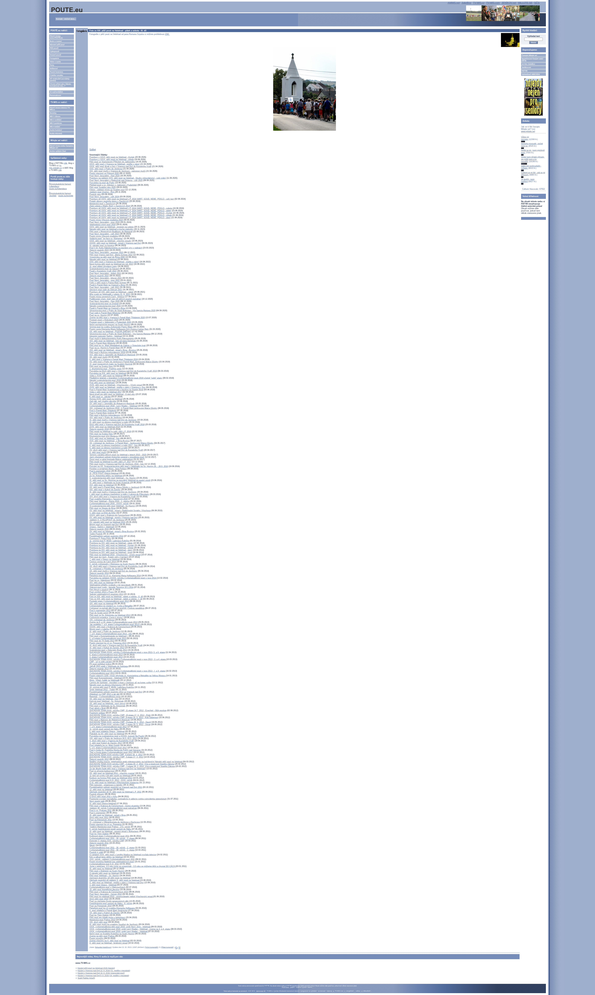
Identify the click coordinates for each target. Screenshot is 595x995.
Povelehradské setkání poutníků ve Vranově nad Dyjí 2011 (115, 787)
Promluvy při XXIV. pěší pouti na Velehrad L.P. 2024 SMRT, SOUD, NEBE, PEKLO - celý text (131, 199)
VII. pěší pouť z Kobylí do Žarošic (104, 913)
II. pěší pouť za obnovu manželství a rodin (108, 448)
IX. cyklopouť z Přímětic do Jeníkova (106, 568)
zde (65, 163)
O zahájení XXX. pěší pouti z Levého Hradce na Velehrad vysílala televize (122, 854)
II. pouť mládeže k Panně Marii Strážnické (108, 910)
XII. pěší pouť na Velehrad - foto (103, 699)
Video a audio (55, 62)
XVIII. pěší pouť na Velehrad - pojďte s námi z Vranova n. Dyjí (117, 387)
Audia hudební (56, 130)
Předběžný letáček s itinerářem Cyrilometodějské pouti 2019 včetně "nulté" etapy (125, 378)
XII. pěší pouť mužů (98, 357)
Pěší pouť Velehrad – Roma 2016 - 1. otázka (109, 501)
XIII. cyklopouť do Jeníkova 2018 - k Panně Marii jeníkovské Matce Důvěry (123, 408)
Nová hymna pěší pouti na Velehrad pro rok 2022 (111, 264)
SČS (537, 3)
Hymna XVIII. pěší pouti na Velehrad (105, 399)
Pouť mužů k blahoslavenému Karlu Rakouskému (111, 338)
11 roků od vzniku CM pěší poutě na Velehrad (110, 775)
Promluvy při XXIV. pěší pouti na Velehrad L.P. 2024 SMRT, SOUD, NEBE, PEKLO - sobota (130, 208)
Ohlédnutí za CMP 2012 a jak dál (104, 694)
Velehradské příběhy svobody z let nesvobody (110, 585)
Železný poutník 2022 (99, 276)
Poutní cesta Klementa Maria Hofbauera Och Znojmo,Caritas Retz (119, 329)
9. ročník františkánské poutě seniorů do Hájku (110, 829)
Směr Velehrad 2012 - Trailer (102, 689)
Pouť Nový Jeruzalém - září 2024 (104, 196)
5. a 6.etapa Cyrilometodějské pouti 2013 (108, 638)
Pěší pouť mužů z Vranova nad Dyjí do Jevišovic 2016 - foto (116, 464)
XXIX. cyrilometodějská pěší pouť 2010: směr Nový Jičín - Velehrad (120, 927)
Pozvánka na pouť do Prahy (102, 183)
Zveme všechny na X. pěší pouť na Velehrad (109, 941)
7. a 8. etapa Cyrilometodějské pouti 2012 (108, 727)
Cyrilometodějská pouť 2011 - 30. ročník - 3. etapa (112, 838)
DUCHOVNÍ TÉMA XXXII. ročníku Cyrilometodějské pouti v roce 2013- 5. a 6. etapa (127, 652)
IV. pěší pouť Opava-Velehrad (103, 803)
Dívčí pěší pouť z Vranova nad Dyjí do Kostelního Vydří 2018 (117, 424)
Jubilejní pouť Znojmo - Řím (102, 192)
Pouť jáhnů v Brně (97, 708)
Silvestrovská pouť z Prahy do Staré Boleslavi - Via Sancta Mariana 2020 (122, 310)
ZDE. (167, 34)
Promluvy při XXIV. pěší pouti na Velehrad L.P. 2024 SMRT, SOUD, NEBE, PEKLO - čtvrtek (130, 213)
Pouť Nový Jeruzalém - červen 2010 (105, 894)
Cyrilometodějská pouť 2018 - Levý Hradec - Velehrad (113, 406)
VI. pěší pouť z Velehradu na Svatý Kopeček (109, 482)
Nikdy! (92, 845)
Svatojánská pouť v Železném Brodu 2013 (108, 650)
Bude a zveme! (56, 41)
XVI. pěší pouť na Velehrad (101, 485)
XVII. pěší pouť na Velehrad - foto (104, 438)
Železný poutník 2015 (99, 529)
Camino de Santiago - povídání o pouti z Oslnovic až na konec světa (120, 682)
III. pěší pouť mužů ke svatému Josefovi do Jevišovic (113, 924)
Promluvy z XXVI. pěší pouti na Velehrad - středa (111, 159)
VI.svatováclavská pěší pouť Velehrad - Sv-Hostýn (112, 506)
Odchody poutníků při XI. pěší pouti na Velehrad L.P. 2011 (115, 792)
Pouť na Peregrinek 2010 (100, 906)
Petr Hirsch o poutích (98, 589)
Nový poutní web (96, 801)
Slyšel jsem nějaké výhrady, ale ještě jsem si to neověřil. (532, 159)
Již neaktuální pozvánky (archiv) (59, 80)
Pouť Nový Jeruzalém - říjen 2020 (104, 301)
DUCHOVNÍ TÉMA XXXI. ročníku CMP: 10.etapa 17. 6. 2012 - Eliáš (120, 715)
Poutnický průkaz (97, 713)
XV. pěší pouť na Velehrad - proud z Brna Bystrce (111, 531)
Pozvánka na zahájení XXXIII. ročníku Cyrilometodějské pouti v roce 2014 (123, 578)
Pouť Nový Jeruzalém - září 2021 (104, 287)
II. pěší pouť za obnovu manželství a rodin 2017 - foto (113, 445)
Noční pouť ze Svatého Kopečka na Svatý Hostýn (111, 934)
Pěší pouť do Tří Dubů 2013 (101, 641)
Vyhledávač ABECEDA (531, 74)
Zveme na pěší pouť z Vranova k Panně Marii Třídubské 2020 (117, 317)
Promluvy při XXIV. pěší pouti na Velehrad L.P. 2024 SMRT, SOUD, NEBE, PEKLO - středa (130, 215)
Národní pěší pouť (57, 45)
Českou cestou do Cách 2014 (103, 562)
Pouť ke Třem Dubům (99, 834)
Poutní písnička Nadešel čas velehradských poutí (111, 861)
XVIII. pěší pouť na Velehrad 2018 (104, 427)
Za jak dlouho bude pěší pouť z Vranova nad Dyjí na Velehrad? (117, 768)
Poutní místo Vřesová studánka (103, 236)
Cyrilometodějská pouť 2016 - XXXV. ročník (109, 503)
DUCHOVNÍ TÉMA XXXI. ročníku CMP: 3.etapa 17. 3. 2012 (116, 757)
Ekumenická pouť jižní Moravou (103, 436)
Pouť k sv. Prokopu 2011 (100, 810)
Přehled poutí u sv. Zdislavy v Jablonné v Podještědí (113, 185)
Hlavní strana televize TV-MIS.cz (60, 109)
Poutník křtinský (96, 794)
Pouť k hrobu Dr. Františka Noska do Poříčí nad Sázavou (115, 750)
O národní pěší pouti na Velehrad (104, 873)
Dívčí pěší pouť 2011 (98, 817)
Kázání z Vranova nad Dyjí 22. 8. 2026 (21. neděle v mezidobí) (104, 971)
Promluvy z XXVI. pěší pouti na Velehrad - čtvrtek (111, 157)
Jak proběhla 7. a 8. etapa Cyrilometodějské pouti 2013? (115, 624)
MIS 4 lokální (55, 127)
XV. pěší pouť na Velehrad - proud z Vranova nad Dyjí (113, 517)
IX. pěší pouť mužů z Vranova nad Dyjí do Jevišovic (113, 492)
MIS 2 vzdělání (55, 120)
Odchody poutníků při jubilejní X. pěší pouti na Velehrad (114, 880)
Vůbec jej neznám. (525, 138)
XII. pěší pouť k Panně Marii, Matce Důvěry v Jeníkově (114, 487)
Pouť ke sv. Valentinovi (99, 580)
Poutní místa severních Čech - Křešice (106, 296)
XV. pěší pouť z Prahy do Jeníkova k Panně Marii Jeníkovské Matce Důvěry (123, 362)
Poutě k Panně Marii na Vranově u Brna (107, 285)
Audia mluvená (56, 133)
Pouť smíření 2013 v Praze (101, 592)
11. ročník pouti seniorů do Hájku (104, 729)
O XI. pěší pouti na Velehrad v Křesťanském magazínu (114, 782)
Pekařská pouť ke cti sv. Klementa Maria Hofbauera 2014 (115, 575)
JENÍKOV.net (509, 3)
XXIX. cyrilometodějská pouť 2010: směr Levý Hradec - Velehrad (118, 931)
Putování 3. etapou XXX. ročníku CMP (106, 841)
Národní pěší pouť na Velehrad (103, 259)
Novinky (53, 113)
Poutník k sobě (96, 852)
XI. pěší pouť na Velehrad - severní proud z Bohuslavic (114, 831)
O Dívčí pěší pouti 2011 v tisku (103, 796)
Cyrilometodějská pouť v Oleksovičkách (107, 887)
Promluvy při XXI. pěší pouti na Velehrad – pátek (111, 292)
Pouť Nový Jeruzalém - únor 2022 (104, 280)
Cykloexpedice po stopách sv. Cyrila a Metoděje (111, 606)
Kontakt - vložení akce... (66, 19)
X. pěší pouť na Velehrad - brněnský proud (108, 943)
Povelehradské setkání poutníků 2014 (106, 536)
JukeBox (466, 3)
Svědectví (54, 68)
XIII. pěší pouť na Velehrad (101, 603)
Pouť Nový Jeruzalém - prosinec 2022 (106, 252)
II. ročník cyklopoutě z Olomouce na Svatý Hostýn (112, 564)
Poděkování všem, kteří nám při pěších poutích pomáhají (115, 299)
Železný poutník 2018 (99, 429)
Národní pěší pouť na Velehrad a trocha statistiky (111, 229)
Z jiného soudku (56, 75)
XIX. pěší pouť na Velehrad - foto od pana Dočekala (112, 341)
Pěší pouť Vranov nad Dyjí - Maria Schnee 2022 (110, 255)
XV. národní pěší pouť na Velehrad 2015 (107, 522)
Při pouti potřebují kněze (100, 664)
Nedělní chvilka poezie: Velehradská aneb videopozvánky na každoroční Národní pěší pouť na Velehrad (136, 761)
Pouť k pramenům (97, 813)
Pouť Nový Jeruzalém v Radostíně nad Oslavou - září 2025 (116, 180)
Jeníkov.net (526, 67)
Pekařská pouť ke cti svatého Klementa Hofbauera (112, 908)
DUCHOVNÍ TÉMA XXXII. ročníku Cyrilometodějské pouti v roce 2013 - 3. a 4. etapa (127, 659)
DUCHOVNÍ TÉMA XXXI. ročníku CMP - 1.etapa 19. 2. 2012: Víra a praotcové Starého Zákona (132, 766)
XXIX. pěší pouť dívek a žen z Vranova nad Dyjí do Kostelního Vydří (120, 166)
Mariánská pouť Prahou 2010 (102, 920)
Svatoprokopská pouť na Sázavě (104, 269)
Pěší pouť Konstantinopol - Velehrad (105, 678)
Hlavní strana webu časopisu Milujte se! (61, 147)
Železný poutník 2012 (99, 759)
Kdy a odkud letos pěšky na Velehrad (106, 857)
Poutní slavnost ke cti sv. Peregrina (105, 824)
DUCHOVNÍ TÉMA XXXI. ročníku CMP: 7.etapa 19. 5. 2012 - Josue (119, 724)
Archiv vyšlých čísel (58, 151)
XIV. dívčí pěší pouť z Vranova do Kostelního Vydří (112, 496)
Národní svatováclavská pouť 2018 (105, 380)
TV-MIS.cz (478, 3)
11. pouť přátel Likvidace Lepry (103, 266)
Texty (52, 65)
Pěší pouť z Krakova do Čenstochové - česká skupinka (114, 806)
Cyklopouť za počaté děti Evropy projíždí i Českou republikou (116, 608)
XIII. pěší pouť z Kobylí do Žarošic (105, 489)
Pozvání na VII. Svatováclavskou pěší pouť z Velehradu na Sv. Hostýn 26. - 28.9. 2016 (128, 466)
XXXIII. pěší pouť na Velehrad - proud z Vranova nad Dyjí (115, 243)
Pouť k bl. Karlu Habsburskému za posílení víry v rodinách (115, 248)
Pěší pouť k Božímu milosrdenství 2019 (107, 352)
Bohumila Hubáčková (103, 947)
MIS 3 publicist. (56, 123)
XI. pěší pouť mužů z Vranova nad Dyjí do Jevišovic (113, 420)
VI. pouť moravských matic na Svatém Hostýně (110, 364)
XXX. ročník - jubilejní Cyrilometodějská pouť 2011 (112, 859)
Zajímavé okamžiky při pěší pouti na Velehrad (109, 878)
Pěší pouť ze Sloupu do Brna (102, 508)
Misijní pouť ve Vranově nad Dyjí (104, 524)
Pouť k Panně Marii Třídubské (102, 410)
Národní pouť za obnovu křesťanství (105, 685)
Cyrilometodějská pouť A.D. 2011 (104, 864)
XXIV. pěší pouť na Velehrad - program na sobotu (111, 227)
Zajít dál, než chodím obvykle (102, 401)
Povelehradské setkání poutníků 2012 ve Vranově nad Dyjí (115, 692)
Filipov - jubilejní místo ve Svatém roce (107, 189)
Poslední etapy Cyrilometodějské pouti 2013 (109, 601)
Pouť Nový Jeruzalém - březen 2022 (105, 278)
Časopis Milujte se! (529, 55)
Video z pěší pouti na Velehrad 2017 (105, 392)
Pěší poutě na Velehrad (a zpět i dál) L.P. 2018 (110, 431)
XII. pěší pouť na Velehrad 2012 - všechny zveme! (112, 773)
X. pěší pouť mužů (97, 452)
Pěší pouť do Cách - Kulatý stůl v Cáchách (108, 557)
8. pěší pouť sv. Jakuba (100, 396)
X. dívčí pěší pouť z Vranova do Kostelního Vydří (111, 741)
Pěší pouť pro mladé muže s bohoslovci (107, 917)
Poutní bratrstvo (56, 72)
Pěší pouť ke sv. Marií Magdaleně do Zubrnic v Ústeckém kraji (117, 345)
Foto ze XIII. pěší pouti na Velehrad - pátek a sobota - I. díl (115, 599)
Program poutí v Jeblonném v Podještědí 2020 (110, 322)
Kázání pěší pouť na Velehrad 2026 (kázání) (96, 968)
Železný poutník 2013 (99, 668)
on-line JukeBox (528, 64)
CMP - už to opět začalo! (100, 661)
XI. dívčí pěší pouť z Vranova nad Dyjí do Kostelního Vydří (116, 645)
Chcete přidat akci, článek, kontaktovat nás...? (60, 85)
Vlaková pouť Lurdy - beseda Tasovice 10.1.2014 (111, 587)
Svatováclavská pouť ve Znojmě (104, 303)
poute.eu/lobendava (58, 189)
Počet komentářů (151, 947)
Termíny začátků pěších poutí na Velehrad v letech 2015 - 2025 (117, 455)
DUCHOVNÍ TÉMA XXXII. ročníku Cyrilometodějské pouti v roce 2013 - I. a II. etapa (127, 671)
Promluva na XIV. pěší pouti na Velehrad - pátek (111, 543)
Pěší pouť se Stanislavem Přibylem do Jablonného (112, 162)
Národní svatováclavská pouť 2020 (105, 306)
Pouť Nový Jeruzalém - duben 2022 (105, 273)
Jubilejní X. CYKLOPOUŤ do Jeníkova (106, 520)
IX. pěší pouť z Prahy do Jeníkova (104, 631)
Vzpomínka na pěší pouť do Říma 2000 (107, 257)
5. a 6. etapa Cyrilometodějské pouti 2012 (108, 748)
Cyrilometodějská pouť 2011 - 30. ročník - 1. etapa (111, 850)
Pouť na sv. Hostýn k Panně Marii (104, 348)
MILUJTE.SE (525, 3)
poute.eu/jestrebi (65, 196)
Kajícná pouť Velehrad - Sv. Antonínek (106, 701)
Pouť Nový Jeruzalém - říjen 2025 (104, 176)
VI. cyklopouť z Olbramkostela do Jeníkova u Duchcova (114, 822)
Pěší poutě (54, 48)
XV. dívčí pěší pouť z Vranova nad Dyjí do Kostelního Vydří (116, 450)
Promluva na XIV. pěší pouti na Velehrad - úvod (110, 552)
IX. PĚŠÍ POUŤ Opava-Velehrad (104, 473)
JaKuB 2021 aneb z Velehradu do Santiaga (108, 666)
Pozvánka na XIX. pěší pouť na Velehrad (107, 373)
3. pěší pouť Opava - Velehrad (103, 885)
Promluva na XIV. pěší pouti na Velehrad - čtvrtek (111, 545)
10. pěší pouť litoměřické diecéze (104, 889)
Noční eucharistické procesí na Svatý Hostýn (109, 324)
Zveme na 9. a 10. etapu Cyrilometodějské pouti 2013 (113, 622)
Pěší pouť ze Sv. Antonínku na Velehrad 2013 (109, 615)
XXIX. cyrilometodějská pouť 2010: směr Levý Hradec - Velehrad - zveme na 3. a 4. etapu (129, 929)
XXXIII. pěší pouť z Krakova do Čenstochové (110, 627)
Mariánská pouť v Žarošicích (102, 203)
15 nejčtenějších (56, 92)
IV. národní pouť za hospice (101, 245)
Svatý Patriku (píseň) (86, 978)
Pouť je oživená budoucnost (102, 771)
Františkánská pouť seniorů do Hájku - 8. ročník (110, 903)
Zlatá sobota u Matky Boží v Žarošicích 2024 (109, 206)
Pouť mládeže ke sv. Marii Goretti (104, 745)
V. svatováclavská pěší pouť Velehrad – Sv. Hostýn (112, 478)
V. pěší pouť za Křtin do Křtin (102, 513)
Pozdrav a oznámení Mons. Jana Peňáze (108, 469)
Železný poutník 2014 (99, 573)
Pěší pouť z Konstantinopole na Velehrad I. (108, 636)
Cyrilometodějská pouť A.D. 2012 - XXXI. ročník (110, 780)
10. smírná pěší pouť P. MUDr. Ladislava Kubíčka (111, 687)
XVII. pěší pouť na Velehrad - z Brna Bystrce (109, 441)
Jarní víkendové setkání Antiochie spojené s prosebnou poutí (116, 457)
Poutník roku (95, 194)
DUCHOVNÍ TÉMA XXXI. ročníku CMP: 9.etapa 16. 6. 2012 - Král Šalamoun (123, 717)
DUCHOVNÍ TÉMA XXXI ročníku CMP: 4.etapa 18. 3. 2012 (116, 754)
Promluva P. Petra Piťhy (100, 538)
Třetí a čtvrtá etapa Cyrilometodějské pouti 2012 (111, 752)
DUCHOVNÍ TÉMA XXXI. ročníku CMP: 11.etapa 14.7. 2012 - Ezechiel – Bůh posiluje (127, 710)
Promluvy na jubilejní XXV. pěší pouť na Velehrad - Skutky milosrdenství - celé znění (127, 178)
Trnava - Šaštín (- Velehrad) (101, 527)
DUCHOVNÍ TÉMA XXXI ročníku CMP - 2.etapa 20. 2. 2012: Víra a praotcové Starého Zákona (131, 764)
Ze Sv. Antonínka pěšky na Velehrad (106, 475)
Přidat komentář (167, 947)
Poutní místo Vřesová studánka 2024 (106, 220)
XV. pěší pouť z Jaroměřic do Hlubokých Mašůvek (112, 403)
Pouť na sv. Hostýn (98, 315)
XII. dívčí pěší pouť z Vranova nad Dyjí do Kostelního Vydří (116, 566)
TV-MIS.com (493, 3)
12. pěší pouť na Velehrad (100, 789)
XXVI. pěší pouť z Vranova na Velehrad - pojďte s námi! (114, 164)
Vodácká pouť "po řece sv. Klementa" (106, 238)
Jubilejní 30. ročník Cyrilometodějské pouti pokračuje (113, 808)
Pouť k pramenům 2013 (99, 610)
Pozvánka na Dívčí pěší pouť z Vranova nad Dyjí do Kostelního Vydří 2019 (123, 371)
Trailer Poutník (96, 534)
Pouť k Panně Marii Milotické (102, 343)
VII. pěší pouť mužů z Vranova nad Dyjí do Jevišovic (113, 571)
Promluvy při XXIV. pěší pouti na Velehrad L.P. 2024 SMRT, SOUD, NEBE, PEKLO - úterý (130, 217)
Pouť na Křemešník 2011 (100, 820)
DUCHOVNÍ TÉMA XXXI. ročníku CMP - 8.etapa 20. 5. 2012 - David (120, 722)
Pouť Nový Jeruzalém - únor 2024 (104, 222)
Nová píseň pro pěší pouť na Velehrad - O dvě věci (112, 394)
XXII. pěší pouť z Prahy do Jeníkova (105, 169)
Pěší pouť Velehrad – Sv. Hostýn (104, 875)
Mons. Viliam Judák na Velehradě (104, 680)
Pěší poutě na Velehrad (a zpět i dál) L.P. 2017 (110, 462)
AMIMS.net (454, 3)
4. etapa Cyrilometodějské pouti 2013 (106, 655)
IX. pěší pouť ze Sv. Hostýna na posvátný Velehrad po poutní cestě (119, 480)
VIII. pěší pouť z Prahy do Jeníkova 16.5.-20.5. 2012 (113, 738)
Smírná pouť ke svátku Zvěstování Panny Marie (111, 327)
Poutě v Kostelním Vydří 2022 (103, 271)
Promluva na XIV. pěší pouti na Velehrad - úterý (110, 550)
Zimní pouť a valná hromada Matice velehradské (111, 459)
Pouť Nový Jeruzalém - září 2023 (104, 234)
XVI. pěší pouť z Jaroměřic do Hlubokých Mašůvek (112, 355)
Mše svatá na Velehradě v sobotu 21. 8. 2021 (109, 294)
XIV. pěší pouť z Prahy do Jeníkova (105, 417)
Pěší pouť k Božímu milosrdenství (104, 415)
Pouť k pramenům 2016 (99, 471)
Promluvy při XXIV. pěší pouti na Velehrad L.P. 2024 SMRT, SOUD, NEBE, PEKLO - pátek (130, 210)
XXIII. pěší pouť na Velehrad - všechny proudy (110, 241)
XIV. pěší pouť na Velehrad (101, 582)
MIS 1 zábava (55, 116)
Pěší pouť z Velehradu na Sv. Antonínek (107, 706)
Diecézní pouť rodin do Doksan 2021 (105, 289)
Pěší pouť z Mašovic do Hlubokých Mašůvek (109, 720)
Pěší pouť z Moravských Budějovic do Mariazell (110, 231)
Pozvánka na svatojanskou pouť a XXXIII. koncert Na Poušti (116, 736)
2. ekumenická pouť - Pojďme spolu (105, 369)
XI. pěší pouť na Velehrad (100, 868)
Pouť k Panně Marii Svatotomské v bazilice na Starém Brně (116, 389)
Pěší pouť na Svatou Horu (101, 366)
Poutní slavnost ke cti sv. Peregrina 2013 (107, 643)
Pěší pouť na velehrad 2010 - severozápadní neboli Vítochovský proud (121, 896)
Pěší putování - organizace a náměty (106, 785)
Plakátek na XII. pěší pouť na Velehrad (106, 734)
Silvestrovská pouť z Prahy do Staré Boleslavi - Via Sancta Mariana (119, 334)
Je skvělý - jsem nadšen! (527, 180)
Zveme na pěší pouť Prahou (102, 936)
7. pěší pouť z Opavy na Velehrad (104, 559)
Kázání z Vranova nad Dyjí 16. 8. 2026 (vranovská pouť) (101, 973)
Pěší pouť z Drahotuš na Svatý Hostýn (106, 871)
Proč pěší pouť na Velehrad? (102, 382)
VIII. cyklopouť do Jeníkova (101, 620)
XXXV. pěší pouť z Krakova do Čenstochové (109, 515)
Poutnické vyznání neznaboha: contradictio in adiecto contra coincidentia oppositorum (128, 799)
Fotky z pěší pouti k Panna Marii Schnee (107, 282)
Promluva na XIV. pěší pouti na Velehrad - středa (111, 548)
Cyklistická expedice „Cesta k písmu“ (106, 617)
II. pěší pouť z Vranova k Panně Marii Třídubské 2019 (113, 359)
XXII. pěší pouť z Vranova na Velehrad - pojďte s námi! (114, 262)
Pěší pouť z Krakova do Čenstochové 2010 (108, 892)
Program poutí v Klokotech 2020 (103, 320)
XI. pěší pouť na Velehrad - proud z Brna (107, 815)
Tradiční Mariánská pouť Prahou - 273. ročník (109, 827)
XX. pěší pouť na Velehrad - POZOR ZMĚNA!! (110, 331)
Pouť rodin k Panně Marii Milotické (104, 313)
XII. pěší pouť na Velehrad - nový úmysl (107, 703)
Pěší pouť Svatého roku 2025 (102, 187)
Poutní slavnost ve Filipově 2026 (104, 173)
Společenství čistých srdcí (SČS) (532, 60)
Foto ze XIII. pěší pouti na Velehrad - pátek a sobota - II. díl (116, 596)
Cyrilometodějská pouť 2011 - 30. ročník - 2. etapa (111, 848)
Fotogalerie (54, 58)
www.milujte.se (527, 131)
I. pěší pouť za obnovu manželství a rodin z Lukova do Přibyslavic (119, 494)
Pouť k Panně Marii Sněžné (101, 413)
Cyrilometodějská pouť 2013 (102, 673)
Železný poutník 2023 (99, 250)
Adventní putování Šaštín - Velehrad (105, 336)
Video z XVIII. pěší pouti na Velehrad (106, 376)
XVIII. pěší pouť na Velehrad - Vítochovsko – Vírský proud (115, 385)
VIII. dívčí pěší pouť (98, 922)
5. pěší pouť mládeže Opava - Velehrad (107, 731)
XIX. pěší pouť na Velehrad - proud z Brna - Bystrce (112, 350)
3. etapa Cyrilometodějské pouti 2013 (106, 657)
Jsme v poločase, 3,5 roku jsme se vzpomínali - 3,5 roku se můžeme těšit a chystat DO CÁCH (132, 866)
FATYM (524, 71)
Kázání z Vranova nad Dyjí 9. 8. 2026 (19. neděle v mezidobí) (103, 976)
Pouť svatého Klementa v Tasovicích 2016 (108, 499)
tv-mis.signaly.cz (55, 166)
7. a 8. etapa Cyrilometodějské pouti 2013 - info (110, 634)
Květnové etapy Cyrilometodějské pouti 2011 (109, 836)
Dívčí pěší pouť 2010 (98, 899)
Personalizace (55, 95)
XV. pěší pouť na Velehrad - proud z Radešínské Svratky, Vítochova (120, 510)
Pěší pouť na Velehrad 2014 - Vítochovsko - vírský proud (115, 555)
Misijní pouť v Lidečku (99, 629)
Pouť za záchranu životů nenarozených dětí (109, 901)
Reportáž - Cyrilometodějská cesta (104, 696)
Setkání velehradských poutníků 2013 (106, 594)
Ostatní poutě (55, 55)
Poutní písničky (96, 938)
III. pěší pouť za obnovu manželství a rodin (108, 422)
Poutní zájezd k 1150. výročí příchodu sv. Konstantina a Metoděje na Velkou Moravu (127, 675)
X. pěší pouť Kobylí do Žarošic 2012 (105, 743)
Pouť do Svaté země (98, 613)
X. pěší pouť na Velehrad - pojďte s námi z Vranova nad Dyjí (116, 882)
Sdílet (92, 149)
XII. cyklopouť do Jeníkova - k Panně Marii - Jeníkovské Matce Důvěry (121, 443)
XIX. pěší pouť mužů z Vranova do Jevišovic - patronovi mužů (117, 171)
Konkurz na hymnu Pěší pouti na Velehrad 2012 (110, 778)
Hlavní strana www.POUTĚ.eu (56, 37)
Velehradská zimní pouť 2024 (102, 224)
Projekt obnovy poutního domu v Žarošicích (109, 201)
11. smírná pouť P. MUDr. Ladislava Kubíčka (109, 541)
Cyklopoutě (54, 51)
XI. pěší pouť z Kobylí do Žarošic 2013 (106, 648)
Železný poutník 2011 (99, 843)
